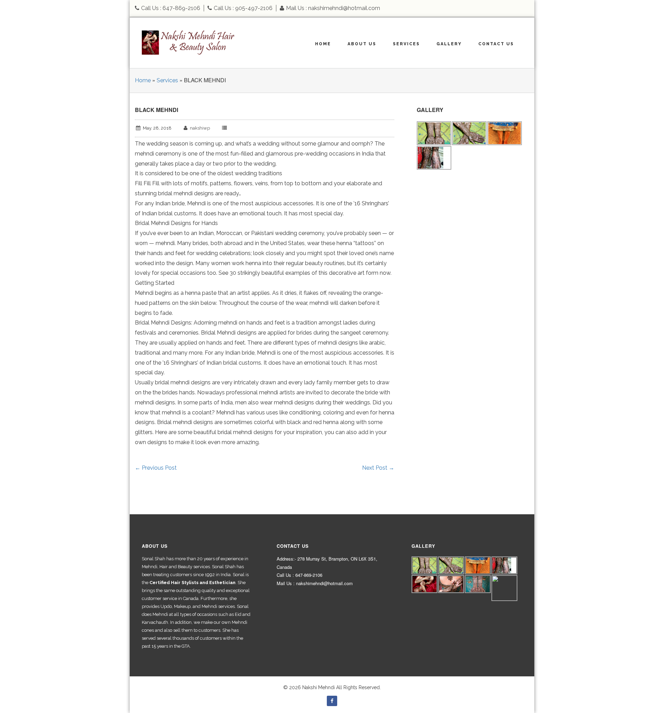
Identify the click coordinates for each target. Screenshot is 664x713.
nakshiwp (200, 128)
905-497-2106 (254, 8)
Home (323, 43)
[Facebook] (332, 701)
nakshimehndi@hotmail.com (344, 8)
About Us (362, 43)
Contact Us (496, 43)
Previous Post (156, 468)
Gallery (449, 43)
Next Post (378, 468)
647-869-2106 (181, 8)
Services (406, 43)
